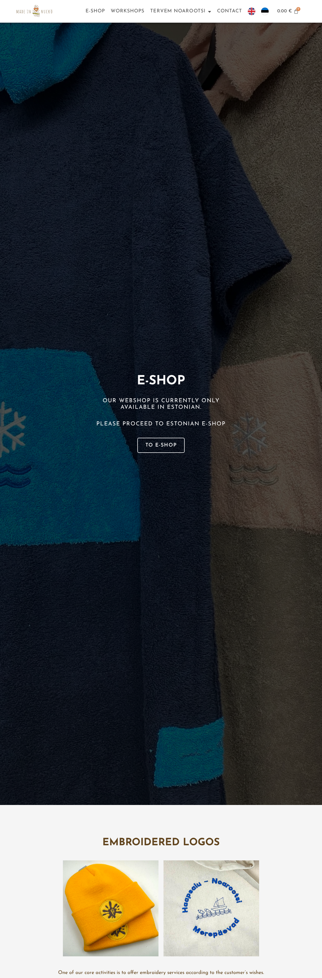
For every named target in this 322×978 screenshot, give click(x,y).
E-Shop (95, 11)
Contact (229, 11)
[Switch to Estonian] (265, 11)
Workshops (127, 11)
